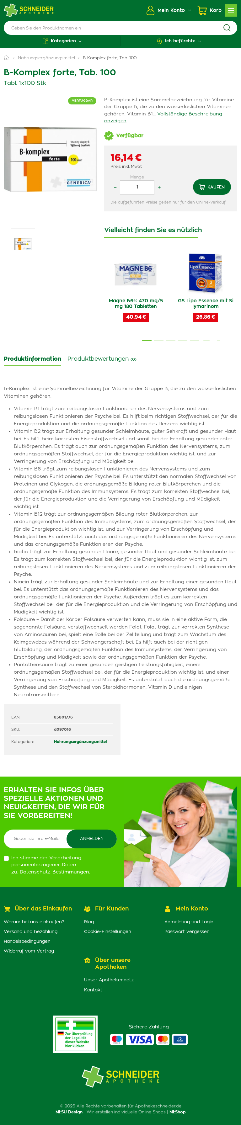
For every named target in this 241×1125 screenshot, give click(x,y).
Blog (89, 922)
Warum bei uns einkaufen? (34, 922)
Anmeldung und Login (188, 922)
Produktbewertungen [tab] (102, 359)
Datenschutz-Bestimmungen (54, 872)
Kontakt (93, 990)
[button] (62, 41)
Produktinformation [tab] (32, 359)
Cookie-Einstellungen (107, 932)
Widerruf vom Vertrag (29, 951)
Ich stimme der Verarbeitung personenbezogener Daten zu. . (50, 865)
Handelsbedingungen (27, 941)
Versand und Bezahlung (30, 932)
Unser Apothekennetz (109, 980)
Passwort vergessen (187, 932)
